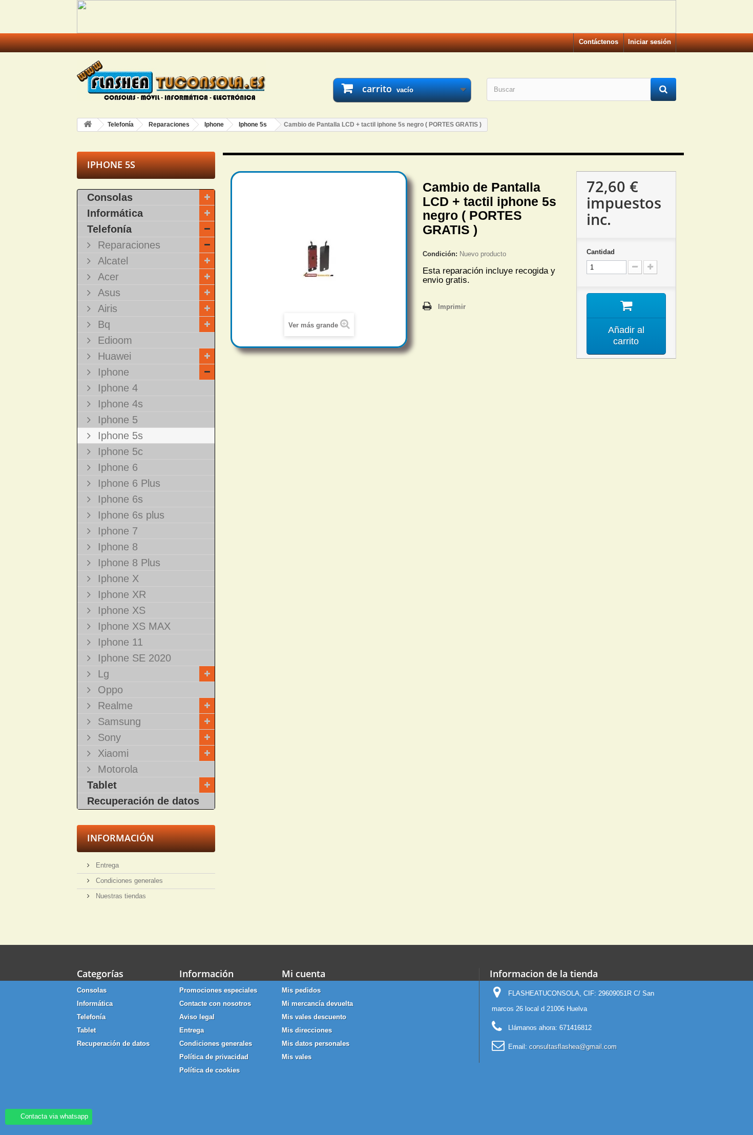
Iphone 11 (119, 642)
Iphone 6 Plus (127, 483)
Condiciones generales (128, 880)
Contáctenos (598, 42)
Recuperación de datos (143, 801)
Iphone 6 (116, 467)
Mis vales (296, 1057)
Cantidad (601, 252)
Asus (107, 292)
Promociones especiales (218, 990)
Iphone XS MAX (133, 626)
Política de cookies (209, 1070)
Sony (108, 737)
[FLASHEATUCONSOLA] (171, 80)
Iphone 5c (119, 451)
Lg (102, 673)
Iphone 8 (116, 546)
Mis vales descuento (314, 1017)
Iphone (112, 372)
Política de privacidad (213, 1057)
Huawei (113, 356)
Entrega (106, 865)
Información (120, 838)
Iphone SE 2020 (133, 658)
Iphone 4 (116, 388)
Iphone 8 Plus (127, 562)
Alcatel (111, 260)
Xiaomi (112, 753)
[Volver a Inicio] (87, 124)
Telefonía (109, 229)
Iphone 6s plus (129, 515)
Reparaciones (127, 245)
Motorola (116, 769)
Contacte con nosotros (215, 1003)
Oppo (109, 689)
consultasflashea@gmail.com (573, 1046)
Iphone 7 (116, 530)
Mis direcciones (307, 1030)
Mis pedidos (301, 990)
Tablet (102, 785)
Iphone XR (120, 594)
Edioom (113, 340)
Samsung (118, 721)
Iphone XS (120, 610)
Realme (114, 705)
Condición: (440, 254)
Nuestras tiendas (120, 896)
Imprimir (452, 307)
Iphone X (117, 578)
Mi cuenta (303, 973)
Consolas (110, 197)
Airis (106, 308)
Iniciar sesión (649, 42)
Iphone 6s (119, 499)
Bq (102, 324)
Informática (115, 213)
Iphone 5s (119, 435)
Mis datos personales (315, 1043)
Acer (107, 276)
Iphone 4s (119, 403)
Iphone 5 (116, 419)
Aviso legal (197, 1017)
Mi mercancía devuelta (317, 1003)
